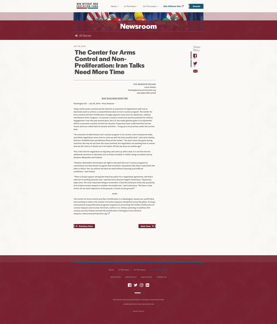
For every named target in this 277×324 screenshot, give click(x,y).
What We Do (115, 277)
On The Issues (149, 6)
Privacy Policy (138, 311)
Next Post (146, 226)
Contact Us (162, 277)
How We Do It (130, 277)
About (114, 6)
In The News (130, 6)
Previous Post (86, 226)
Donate (196, 6)
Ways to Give (146, 277)
